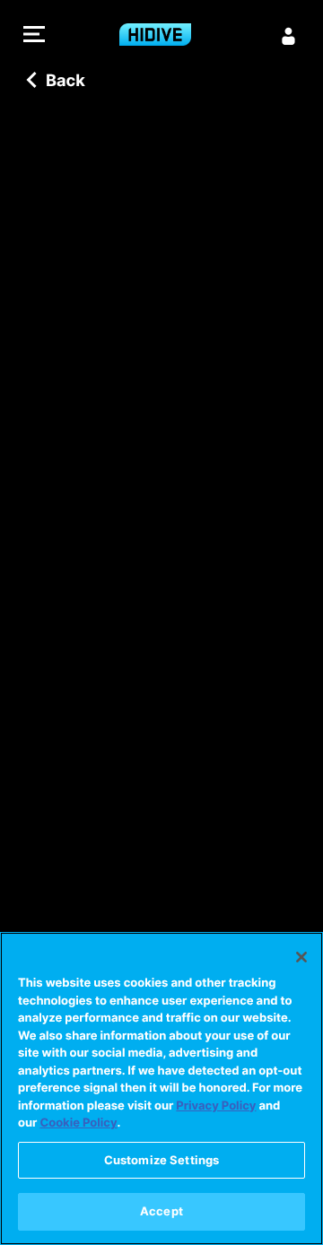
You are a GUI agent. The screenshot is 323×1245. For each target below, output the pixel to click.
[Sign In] (288, 35)
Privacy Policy (216, 1106)
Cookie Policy (78, 1123)
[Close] (301, 957)
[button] (34, 36)
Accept (161, 1211)
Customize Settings (161, 1160)
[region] (161, 1088)
